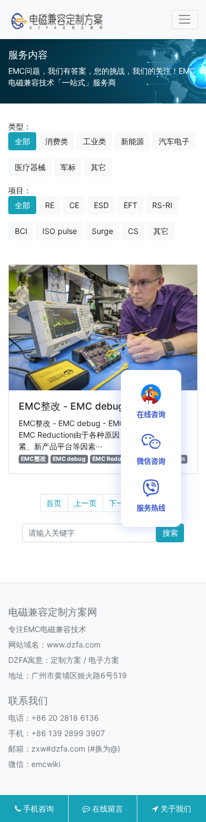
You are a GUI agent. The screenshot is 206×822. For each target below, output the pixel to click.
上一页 (85, 503)
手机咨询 (37, 808)
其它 (98, 167)
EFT (130, 205)
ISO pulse (59, 231)
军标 (68, 167)
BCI (21, 231)
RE (49, 205)
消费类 (56, 141)
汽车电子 (174, 141)
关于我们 (174, 808)
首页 (54, 503)
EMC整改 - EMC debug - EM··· (88, 406)
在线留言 (106, 808)
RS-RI (162, 205)
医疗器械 (30, 167)
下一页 (120, 503)
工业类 (94, 141)
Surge (102, 231)
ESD (101, 205)
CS (133, 231)
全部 (22, 141)
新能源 (132, 141)
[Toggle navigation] (184, 19)
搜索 (170, 532)
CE (74, 205)
